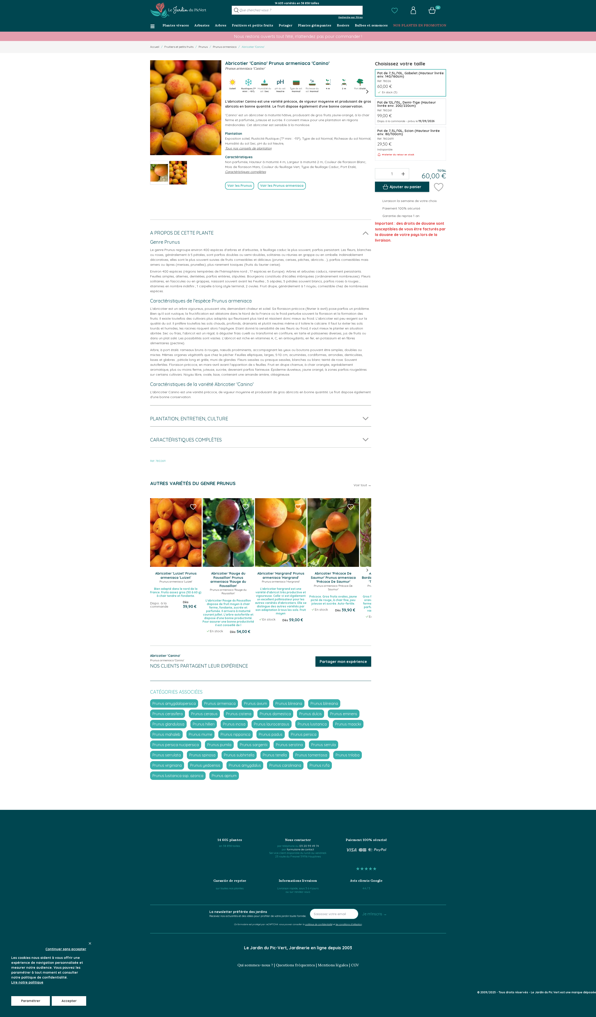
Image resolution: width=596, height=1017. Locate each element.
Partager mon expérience (343, 661)
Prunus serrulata (166, 755)
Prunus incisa (234, 724)
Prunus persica (303, 734)
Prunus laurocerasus (271, 724)
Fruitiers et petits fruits (178, 47)
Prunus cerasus (204, 713)
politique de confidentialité (318, 924)
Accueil (154, 47)
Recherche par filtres (350, 17)
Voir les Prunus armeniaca (282, 185)
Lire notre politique (27, 982)
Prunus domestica (275, 713)
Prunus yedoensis (205, 765)
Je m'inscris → (374, 914)
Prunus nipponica (235, 734)
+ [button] (403, 173)
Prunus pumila (219, 744)
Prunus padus (270, 734)
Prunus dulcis (310, 713)
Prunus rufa (319, 765)
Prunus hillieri (204, 724)
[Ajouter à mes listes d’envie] (438, 186)
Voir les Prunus (239, 185)
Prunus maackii (348, 724)
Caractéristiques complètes (245, 172)
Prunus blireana (288, 703)
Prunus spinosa (202, 755)
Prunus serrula (323, 744)
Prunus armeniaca (225, 47)
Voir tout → (362, 485)
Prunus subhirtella (239, 755)
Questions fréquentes (295, 965)
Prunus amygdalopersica (174, 703)
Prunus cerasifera (167, 713)
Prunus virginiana (167, 765)
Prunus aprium (224, 775)
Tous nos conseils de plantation (248, 148)
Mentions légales (333, 965)
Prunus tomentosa (311, 755)
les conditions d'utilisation (349, 924)
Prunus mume (200, 734)
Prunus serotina (289, 744)
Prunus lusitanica (312, 724)
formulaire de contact (300, 849)
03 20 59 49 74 (309, 846)
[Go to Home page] (178, 10)
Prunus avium (255, 703)
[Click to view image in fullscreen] (185, 107)
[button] (394, 10)
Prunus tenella (275, 755)
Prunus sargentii (253, 744)
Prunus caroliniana (285, 765)
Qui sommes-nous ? (255, 965)
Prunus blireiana (324, 703)
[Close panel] (90, 943)
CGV (355, 965)
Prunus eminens (343, 713)
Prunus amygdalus (245, 765)
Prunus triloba (347, 755)
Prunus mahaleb (166, 734)
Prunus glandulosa (168, 724)
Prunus (203, 47)
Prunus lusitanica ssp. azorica (177, 775)
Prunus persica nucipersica (175, 744)
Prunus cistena (238, 713)
